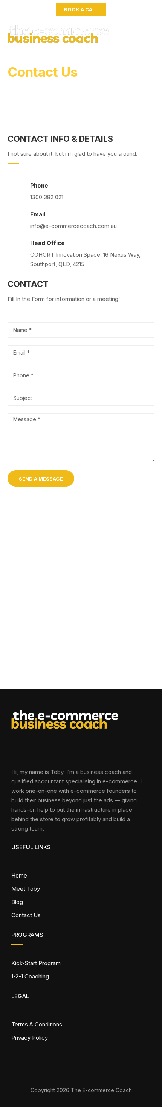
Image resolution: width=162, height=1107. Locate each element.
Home (19, 875)
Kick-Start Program (36, 963)
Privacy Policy (29, 1037)
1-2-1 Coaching (30, 976)
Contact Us (26, 915)
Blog (17, 901)
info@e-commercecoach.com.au (73, 225)
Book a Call (81, 9)
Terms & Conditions (36, 1024)
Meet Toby (25, 888)
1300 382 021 (46, 197)
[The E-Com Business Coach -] (64, 36)
